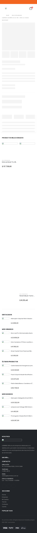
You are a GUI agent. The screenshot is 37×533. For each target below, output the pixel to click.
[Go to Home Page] (2, 15)
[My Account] (21, 8)
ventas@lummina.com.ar (10, 476)
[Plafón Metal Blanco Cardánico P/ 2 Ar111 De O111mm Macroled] (5, 386)
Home (4, 495)
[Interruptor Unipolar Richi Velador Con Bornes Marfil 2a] (5, 321)
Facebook (4, 486)
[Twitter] (31, 2)
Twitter (9, 486)
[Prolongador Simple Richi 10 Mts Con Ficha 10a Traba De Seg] (5, 418)
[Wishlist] (26, 8)
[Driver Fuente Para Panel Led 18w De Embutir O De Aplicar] (5, 353)
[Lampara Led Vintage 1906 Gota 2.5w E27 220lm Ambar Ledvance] (5, 409)
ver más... (5, 457)
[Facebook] (28, 2)
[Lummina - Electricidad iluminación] (11, 8)
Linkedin (13, 486)
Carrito (4, 507)
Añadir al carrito (14, 146)
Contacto (5, 504)
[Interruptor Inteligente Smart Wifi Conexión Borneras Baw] (5, 400)
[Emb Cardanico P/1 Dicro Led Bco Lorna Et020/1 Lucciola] (5, 344)
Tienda (4, 502)
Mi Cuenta (5, 499)
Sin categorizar (6, 160)
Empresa (5, 497)
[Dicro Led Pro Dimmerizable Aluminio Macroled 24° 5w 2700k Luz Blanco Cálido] (5, 335)
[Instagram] (34, 2)
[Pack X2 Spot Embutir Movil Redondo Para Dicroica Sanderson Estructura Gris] (5, 377)
